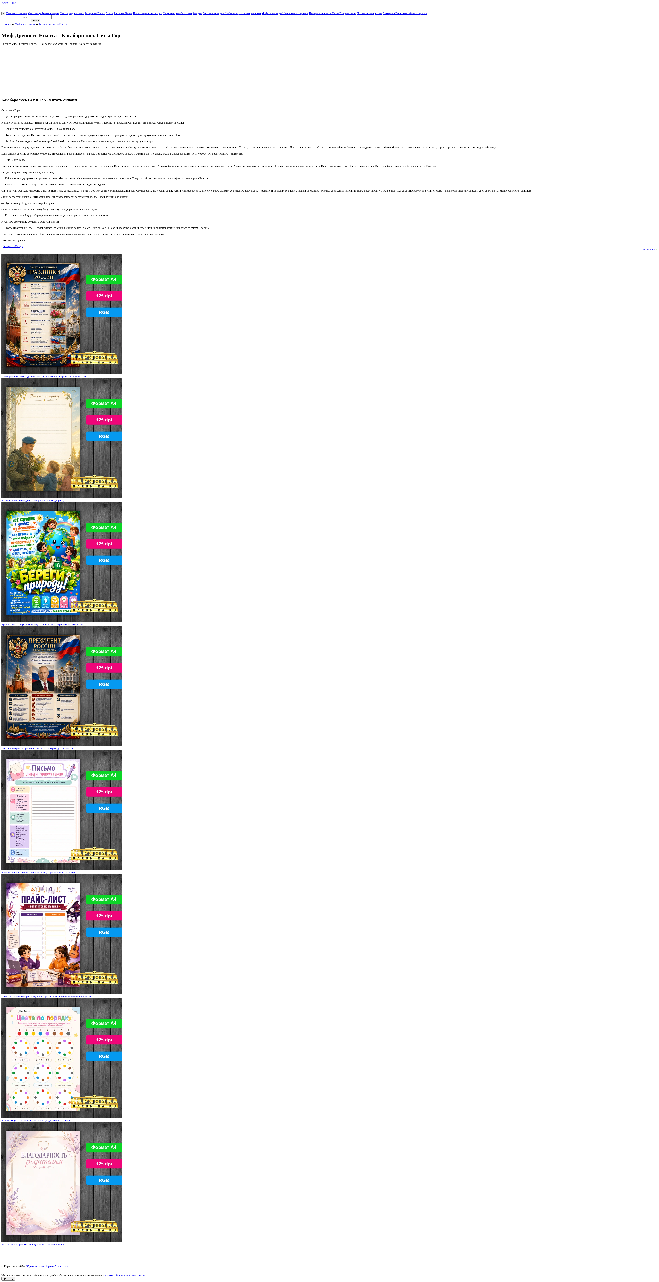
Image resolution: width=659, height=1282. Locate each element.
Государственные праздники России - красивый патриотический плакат (43, 376)
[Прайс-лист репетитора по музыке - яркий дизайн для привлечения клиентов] (61, 993)
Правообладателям (57, 1266)
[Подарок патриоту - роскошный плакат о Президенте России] (61, 745)
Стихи (109, 13)
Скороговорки (171, 13)
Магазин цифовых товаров (43, 13)
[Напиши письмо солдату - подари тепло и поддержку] (61, 497)
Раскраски (91, 13)
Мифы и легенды (272, 13)
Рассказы (119, 13)
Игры (335, 13)
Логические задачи (214, 13)
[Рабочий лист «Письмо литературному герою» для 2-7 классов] (61, 869)
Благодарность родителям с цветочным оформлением (32, 1244)
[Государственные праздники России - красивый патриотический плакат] (61, 373)
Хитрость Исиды (13, 246)
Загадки (197, 13)
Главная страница (16, 13)
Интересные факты (320, 13)
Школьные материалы (295, 13)
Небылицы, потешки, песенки (243, 13)
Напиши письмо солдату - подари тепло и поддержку (32, 500)
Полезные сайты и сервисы (411, 13)
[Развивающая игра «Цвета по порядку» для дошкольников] (61, 1117)
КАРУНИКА (9, 2)
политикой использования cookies (125, 1275)
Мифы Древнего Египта (53, 23)
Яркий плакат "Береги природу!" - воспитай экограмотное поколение (42, 624)
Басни (128, 13)
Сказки (64, 13)
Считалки (186, 13)
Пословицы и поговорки (147, 13)
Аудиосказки (76, 13)
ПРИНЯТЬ (8, 1279)
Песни (101, 13)
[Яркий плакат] (61, 621)
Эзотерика (389, 13)
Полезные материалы (369, 13)
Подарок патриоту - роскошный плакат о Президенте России (37, 748)
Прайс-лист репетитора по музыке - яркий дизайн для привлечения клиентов (46, 996)
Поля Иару (649, 249)
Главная (6, 23)
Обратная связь (35, 1266)
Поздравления (347, 13)
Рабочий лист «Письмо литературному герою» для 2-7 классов (38, 872)
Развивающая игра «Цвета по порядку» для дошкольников (35, 1120)
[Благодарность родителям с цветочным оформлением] (61, 1241)
